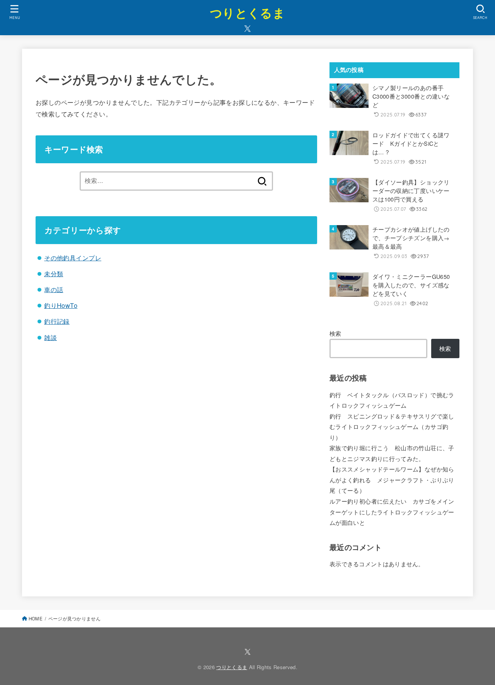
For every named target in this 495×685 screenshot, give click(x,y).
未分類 (53, 273)
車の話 (53, 289)
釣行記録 (57, 321)
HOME (36, 618)
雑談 (50, 337)
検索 (335, 333)
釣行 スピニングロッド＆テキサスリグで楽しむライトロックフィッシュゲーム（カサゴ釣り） (391, 426)
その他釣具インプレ (72, 257)
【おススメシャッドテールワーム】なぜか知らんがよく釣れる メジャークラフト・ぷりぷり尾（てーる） (391, 479)
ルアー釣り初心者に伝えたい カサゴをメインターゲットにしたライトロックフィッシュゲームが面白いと (391, 511)
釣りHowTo (60, 305)
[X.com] (247, 28)
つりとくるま (247, 12)
